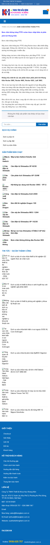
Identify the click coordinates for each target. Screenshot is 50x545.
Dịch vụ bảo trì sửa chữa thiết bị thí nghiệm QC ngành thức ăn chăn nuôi (28, 257)
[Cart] (45, 12)
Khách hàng (7, 450)
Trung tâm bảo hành (11, 482)
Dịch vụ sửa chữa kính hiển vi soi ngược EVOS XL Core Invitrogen (29, 330)
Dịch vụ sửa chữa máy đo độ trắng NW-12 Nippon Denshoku (27, 411)
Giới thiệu (7, 438)
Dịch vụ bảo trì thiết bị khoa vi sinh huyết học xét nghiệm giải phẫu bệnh (29, 286)
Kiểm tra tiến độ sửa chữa (10, 4)
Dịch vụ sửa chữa (9, 145)
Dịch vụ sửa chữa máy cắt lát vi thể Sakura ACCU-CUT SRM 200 (27, 371)
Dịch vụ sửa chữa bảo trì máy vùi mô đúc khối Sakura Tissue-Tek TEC (28, 392)
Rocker (13, 27)
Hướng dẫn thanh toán (12, 474)
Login (38, 4)
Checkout (7, 434)
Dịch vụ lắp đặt (8, 141)
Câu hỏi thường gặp (10, 461)
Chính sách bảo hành (11, 465)
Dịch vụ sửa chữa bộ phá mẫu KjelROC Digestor (29, 353)
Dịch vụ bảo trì (8, 137)
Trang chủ (5, 27)
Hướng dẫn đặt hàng (11, 469)
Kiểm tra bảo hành (27, 4)
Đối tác (6, 446)
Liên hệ (6, 442)
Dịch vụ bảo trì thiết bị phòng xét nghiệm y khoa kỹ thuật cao (29, 302)
